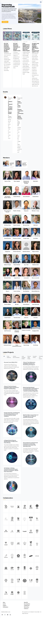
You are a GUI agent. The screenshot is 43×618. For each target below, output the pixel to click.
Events (5, 92)
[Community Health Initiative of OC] (12, 519)
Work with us (26, 607)
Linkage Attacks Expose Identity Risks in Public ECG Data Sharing (10, 441)
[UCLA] (12, 580)
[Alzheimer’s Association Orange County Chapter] (6, 506)
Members (6, 158)
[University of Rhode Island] (37, 580)
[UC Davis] (6, 580)
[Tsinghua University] (37, 568)
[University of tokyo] (6, 593)
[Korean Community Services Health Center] (37, 531)
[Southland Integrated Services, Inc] (12, 568)
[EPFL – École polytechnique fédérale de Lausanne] (31, 519)
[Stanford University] (24, 568)
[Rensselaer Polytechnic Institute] (18, 556)
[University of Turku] (12, 593)
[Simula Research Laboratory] (37, 556)
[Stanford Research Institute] (18, 568)
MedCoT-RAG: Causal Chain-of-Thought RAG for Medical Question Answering (31, 416)
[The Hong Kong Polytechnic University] (31, 568)
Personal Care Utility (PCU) (10, 362)
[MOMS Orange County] (24, 543)
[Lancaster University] (6, 543)
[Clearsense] (6, 519)
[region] (21, 14)
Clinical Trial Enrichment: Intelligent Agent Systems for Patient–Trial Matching (11, 387)
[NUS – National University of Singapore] (31, 543)
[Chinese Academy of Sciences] (37, 506)
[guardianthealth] (6, 531)
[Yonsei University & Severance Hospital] (18, 593)
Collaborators (8, 498)
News (4, 602)
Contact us (26, 608)
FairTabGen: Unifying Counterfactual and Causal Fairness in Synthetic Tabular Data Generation (11, 469)
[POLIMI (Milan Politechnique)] (12, 556)
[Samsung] (31, 556)
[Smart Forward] (6, 568)
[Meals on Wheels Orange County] (18, 543)
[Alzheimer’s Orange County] (12, 506)
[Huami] (24, 531)
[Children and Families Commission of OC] (24, 506)
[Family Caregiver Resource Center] (37, 519)
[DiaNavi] (24, 519)
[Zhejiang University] (24, 593)
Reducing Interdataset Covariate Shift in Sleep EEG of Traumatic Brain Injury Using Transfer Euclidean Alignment (31, 389)
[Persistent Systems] (6, 556)
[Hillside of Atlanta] (18, 531)
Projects (4, 605)
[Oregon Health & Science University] (37, 543)
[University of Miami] (31, 580)
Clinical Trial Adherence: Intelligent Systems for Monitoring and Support (29, 363)
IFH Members (5, 607)
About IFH (26, 602)
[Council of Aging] (18, 519)
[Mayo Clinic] (12, 543)
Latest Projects (8, 352)
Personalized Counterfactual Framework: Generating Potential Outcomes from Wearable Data (30, 444)
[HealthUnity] (12, 531)
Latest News (7, 28)
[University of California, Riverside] (18, 580)
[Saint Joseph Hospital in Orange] (24, 556)
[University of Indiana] (24, 580)
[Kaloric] (31, 531)
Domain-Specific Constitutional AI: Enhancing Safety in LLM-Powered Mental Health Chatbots (12, 414)
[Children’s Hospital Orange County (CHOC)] (31, 506)
